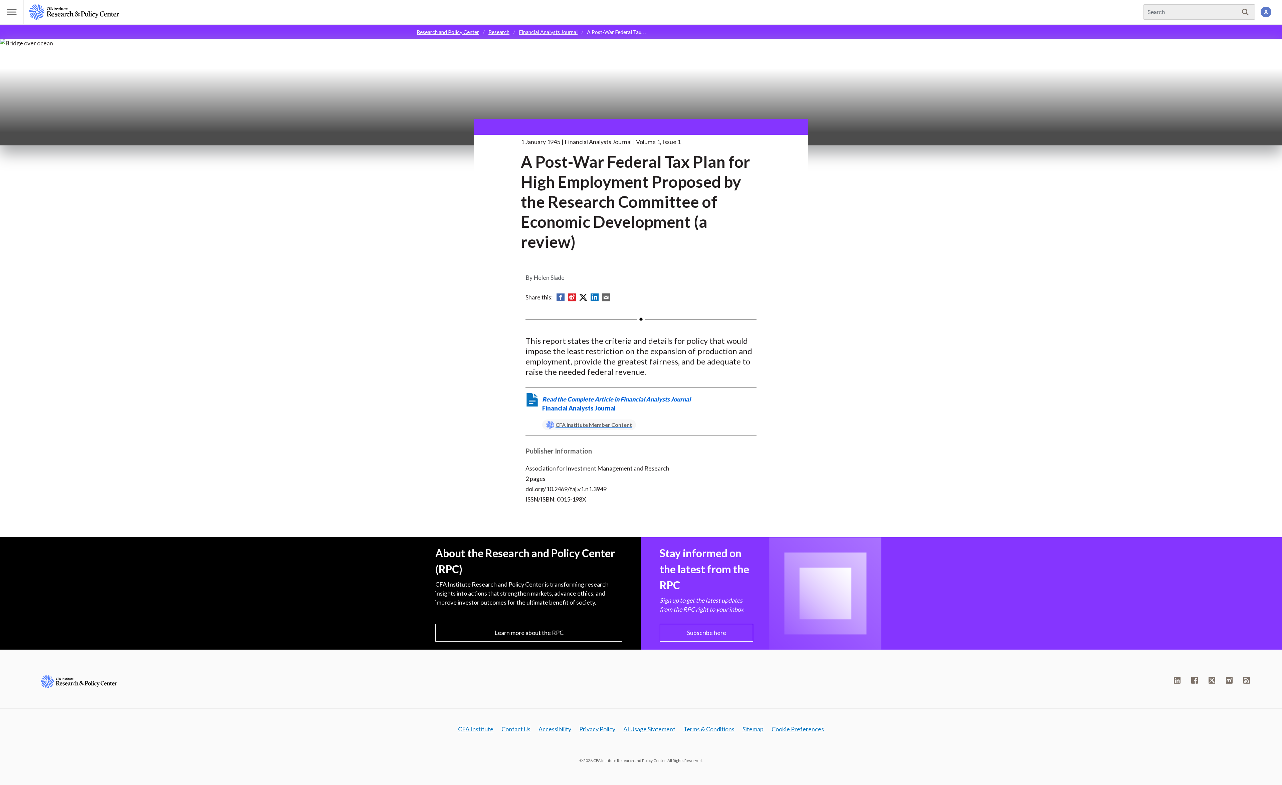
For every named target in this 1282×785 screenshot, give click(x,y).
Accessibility (555, 729)
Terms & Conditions (708, 729)
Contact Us (515, 729)
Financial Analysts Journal (548, 32)
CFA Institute (475, 729)
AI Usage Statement (649, 729)
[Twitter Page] (1212, 680)
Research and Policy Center (448, 32)
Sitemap (753, 729)
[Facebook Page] (1194, 680)
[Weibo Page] (1229, 680)
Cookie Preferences (798, 729)
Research (498, 32)
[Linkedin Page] (1177, 680)
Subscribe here (706, 632)
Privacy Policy (597, 729)
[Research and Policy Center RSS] (1246, 680)
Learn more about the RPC (529, 632)
